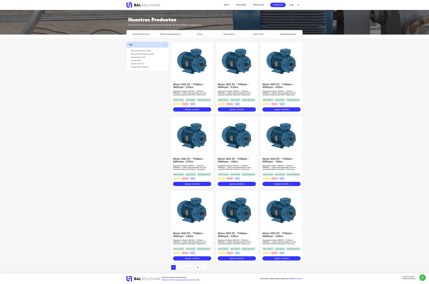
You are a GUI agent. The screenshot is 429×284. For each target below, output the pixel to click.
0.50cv (282, 104)
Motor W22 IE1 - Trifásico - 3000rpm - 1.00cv (233, 160)
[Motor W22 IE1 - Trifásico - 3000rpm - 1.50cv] (281, 136)
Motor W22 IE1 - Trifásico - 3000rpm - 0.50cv (278, 86)
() (292, 5)
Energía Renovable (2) (140, 67)
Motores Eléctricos (141, 34)
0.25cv (193, 104)
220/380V (177, 104)
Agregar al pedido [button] (192, 109)
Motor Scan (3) (137, 64)
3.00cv (237, 253)
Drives (200, 34)
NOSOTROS (241, 5)
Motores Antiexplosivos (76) (142, 54)
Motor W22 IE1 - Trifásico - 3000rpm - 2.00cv (188, 235)
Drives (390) (136, 60)
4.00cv (282, 253)
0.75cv (193, 178)
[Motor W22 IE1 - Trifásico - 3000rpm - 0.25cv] (192, 61)
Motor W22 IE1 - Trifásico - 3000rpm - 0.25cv (188, 86)
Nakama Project (296, 279)
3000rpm (185, 104)
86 (198, 267)
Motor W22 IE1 (190, 100)
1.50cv (282, 178)
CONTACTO (278, 5)
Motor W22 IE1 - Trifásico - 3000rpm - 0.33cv (233, 86)
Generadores (229, 34)
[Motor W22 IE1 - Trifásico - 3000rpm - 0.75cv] (192, 136)
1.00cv (237, 178)
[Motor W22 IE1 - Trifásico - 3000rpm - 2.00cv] (192, 210)
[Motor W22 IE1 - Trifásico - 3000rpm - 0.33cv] (237, 61)
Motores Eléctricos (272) (141, 51)
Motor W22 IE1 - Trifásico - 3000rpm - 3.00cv (233, 235)
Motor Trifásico (179, 100)
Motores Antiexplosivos (170, 34)
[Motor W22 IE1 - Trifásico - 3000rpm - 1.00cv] (237, 136)
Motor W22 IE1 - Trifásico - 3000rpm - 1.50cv (278, 160)
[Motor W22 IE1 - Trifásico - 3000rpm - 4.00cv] (281, 210)
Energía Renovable (288, 34)
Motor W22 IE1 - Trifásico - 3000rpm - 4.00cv (278, 235)
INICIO (226, 5)
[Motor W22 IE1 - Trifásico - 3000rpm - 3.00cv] (237, 210)
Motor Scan (258, 34)
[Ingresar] (298, 5)
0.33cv (237, 104)
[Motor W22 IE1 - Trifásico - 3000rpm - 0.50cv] (281, 61)
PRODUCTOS (258, 5)
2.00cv (193, 253)
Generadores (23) (138, 57)
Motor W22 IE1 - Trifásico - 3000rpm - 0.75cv (188, 160)
